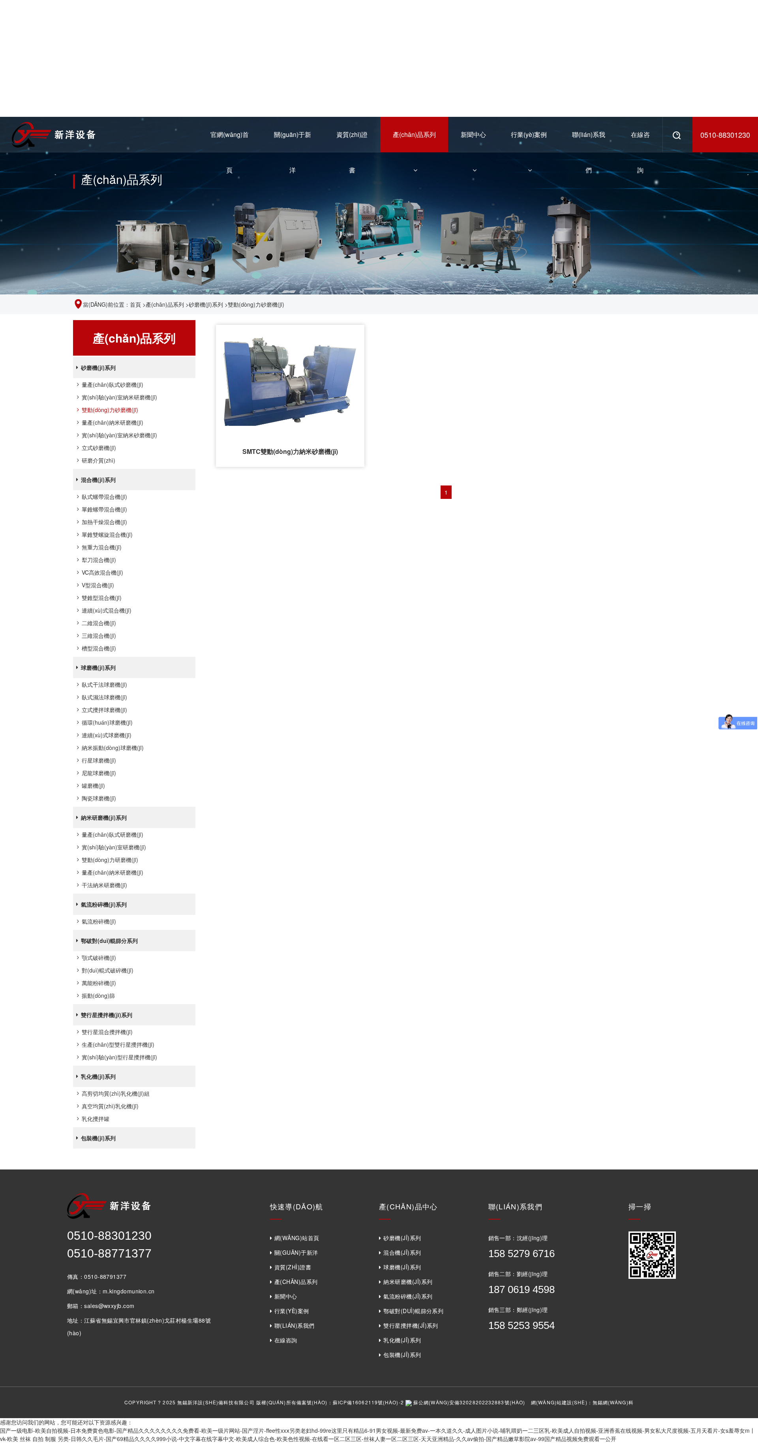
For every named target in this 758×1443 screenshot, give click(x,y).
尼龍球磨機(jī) (99, 773)
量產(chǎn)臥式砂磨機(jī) (112, 384)
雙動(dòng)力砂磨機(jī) (110, 410)
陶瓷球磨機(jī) (99, 798)
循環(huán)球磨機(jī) (107, 722)
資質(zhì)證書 (352, 141)
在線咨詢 (640, 141)
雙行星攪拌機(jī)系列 (106, 1015)
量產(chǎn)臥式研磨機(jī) (112, 834)
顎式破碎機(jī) (99, 957)
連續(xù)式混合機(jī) (106, 610)
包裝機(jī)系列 (98, 1138)
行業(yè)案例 (529, 134)
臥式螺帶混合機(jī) (104, 496)
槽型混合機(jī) (99, 648)
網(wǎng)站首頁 (296, 1238)
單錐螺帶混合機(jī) (104, 509)
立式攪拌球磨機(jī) (104, 710)
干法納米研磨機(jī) (104, 885)
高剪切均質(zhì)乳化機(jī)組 (116, 1093)
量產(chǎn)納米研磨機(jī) (112, 422)
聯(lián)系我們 (588, 141)
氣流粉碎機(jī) (99, 921)
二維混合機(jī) (99, 623)
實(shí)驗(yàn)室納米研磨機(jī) (119, 397)
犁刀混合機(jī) (99, 560)
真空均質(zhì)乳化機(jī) (110, 1106)
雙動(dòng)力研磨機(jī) (110, 860)
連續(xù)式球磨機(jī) (106, 735)
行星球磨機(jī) (99, 760)
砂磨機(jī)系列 (206, 304)
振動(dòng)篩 (98, 995)
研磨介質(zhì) (98, 460)
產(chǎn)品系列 (414, 134)
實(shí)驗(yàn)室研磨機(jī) (114, 847)
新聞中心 (473, 134)
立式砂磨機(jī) (99, 448)
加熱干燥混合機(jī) (104, 522)
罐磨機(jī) (93, 785)
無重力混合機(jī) (102, 547)
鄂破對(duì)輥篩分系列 (109, 941)
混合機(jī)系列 (98, 479)
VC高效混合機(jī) (102, 572)
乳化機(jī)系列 (98, 1076)
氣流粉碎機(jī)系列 (104, 904)
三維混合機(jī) (99, 635)
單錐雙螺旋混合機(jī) (107, 534)
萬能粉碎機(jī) (99, 983)
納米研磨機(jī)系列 (104, 817)
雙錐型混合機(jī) (102, 598)
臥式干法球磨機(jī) (104, 684)
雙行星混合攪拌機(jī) (107, 1032)
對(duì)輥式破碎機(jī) (107, 970)
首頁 (135, 304)
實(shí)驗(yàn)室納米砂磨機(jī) (119, 435)
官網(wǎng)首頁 (229, 141)
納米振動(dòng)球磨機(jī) (113, 747)
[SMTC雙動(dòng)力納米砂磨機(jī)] (290, 380)
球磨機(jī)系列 (98, 667)
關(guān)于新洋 (292, 141)
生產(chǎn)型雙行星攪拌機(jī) (118, 1044)
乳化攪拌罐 (95, 1119)
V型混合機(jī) (98, 585)
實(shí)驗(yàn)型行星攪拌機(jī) (119, 1057)
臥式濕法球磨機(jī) (104, 697)
